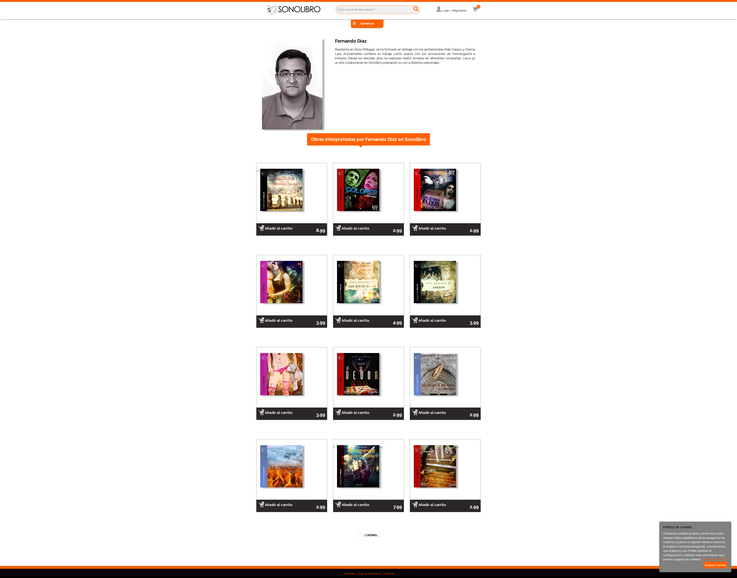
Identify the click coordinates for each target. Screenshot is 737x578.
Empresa (349, 562)
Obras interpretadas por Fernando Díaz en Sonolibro (368, 139)
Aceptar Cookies (715, 565)
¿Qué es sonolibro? (369, 562)
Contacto (389, 562)
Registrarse (459, 10)
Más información (713, 559)
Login (445, 10)
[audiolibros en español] (293, 9)
